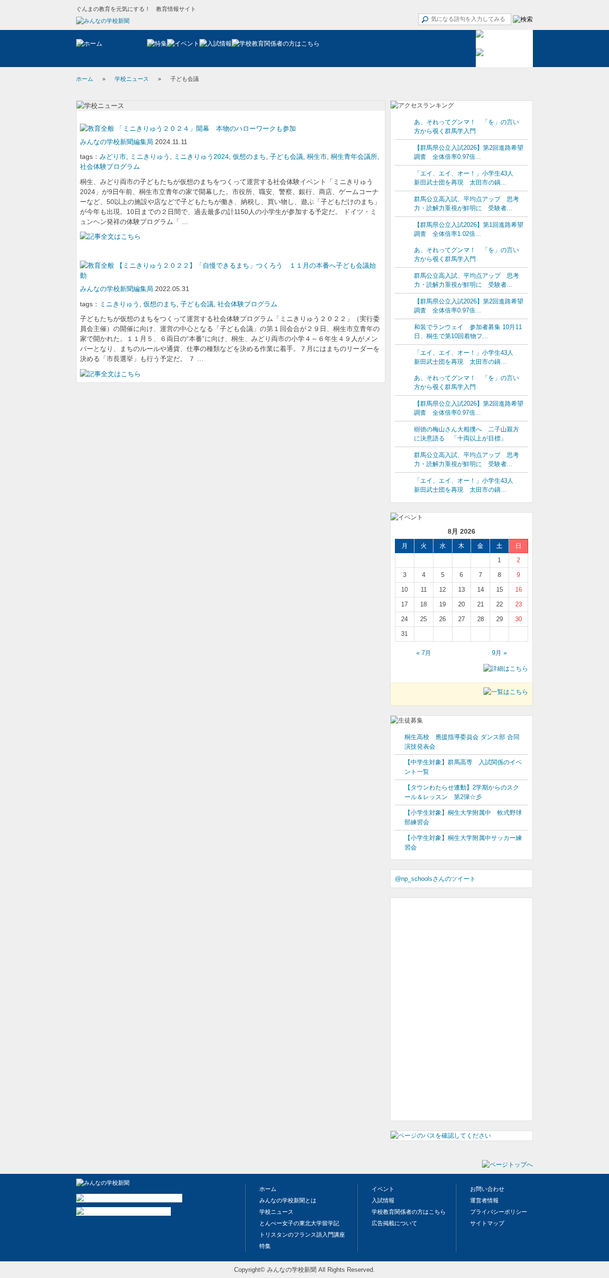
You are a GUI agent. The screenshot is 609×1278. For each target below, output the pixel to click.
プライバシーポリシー (498, 1212)
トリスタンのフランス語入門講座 (302, 1234)
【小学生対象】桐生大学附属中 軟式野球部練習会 (463, 817)
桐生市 (317, 156)
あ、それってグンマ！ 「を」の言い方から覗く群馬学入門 (466, 126)
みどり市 (112, 156)
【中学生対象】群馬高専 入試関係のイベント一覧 (463, 767)
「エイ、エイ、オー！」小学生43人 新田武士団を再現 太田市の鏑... (467, 178)
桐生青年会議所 (354, 156)
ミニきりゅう (150, 156)
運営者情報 (484, 1200)
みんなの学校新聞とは (287, 1200)
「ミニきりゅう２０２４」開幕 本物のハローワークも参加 (205, 128)
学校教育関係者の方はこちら (409, 1212)
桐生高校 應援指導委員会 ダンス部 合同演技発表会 (462, 741)
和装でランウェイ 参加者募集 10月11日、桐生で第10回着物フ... (468, 331)
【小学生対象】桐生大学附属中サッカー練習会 (463, 842)
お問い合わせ (487, 1189)
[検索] (523, 19)
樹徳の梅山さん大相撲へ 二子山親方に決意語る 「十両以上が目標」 (466, 434)
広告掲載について (394, 1223)
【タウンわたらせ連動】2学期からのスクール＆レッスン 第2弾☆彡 (461, 792)
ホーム (84, 79)
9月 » (499, 652)
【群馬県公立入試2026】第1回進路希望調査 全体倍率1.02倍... (468, 229)
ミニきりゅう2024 (201, 156)
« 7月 (423, 652)
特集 (265, 1246)
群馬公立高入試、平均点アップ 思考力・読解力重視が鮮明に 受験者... (466, 203)
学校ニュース (132, 79)
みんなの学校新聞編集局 (117, 142)
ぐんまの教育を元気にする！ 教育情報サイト (136, 9)
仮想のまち (249, 156)
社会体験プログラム (110, 166)
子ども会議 (286, 156)
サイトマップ (487, 1223)
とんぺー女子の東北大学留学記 (299, 1223)
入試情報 (383, 1200)
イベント (383, 1189)
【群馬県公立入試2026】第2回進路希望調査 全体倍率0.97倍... (468, 152)
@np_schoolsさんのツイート (435, 878)
